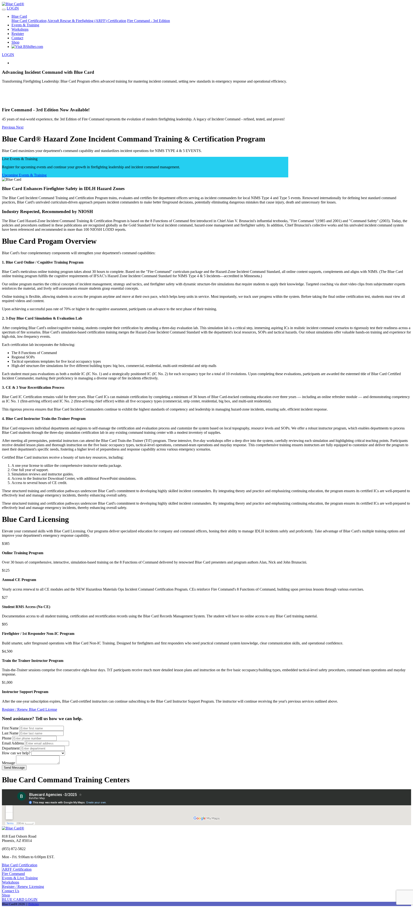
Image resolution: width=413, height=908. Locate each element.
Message (8, 763)
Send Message (14, 767)
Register (17, 34)
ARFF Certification (17, 869)
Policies (33, 904)
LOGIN (13, 8)
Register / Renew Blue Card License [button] (29, 709)
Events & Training (25, 25)
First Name (10, 728)
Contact (17, 38)
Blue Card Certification (29, 21)
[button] (206, 114)
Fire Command (13, 874)
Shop (15, 42)
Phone (6, 738)
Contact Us (10, 891)
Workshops (19, 29)
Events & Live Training (20, 878)
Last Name (10, 733)
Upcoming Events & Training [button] (24, 175)
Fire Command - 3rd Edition (148, 21)
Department (11, 748)
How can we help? (16, 753)
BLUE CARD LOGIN (20, 899)
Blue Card (19, 16)
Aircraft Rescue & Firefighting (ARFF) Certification (86, 21)
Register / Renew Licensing (23, 887)
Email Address (13, 743)
